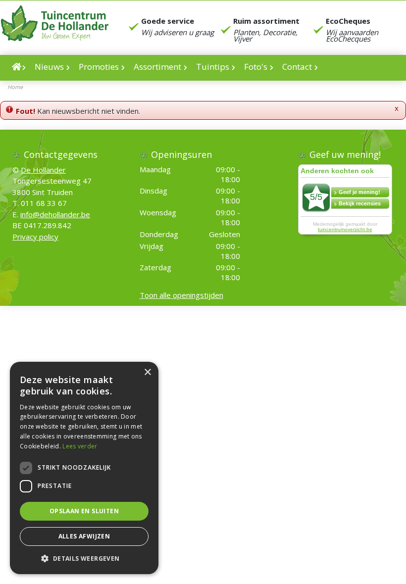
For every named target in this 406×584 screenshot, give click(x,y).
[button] (84, 558)
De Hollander (43, 169)
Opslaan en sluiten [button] (84, 511)
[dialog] (84, 468)
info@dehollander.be (55, 214)
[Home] (19, 68)
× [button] (147, 372)
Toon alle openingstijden (181, 295)
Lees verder (79, 446)
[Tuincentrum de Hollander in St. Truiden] (54, 23)
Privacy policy (35, 236)
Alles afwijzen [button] (84, 536)
